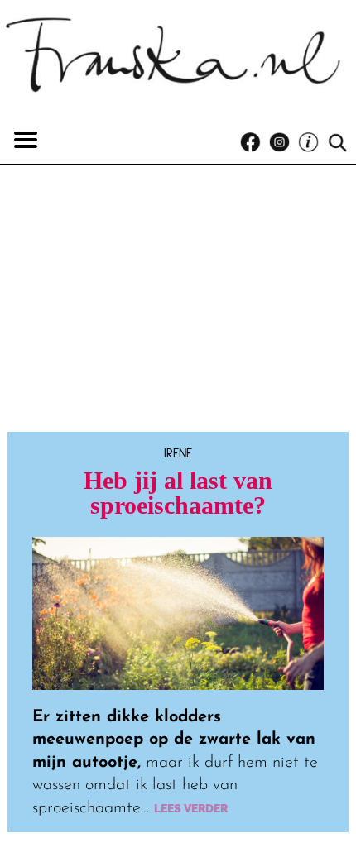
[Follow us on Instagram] (283, 142)
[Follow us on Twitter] (312, 142)
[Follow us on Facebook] (254, 142)
